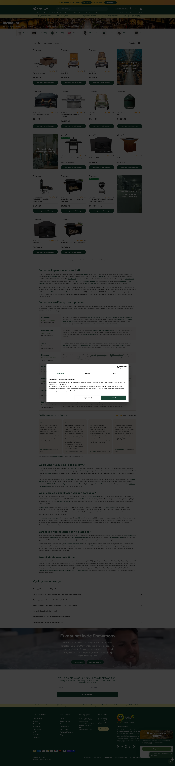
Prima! (113, 398)
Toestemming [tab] (60, 373)
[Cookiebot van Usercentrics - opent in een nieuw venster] (119, 367)
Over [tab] (114, 373)
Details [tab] (87, 373)
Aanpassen (86, 398)
